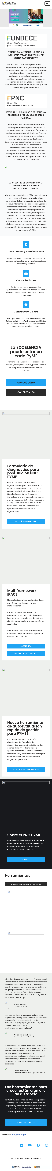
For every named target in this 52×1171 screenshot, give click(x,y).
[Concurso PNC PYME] (26, 304)
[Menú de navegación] (47, 3)
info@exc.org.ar (19, 1134)
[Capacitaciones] (26, 273)
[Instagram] (47, 1145)
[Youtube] (30, 1145)
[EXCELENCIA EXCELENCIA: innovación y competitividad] (9, 3)
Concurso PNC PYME (26, 311)
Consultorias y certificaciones (26, 251)
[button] (26, 18)
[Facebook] (38, 1145)
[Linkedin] (22, 1145)
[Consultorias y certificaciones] (26, 244)
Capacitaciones (26, 280)
